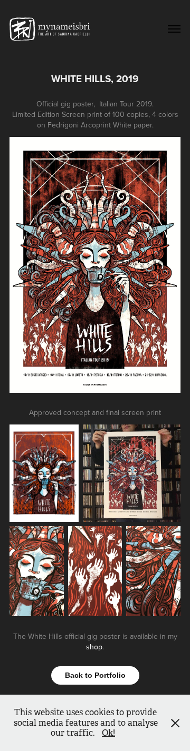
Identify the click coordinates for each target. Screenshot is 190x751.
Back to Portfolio (95, 675)
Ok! (108, 732)
